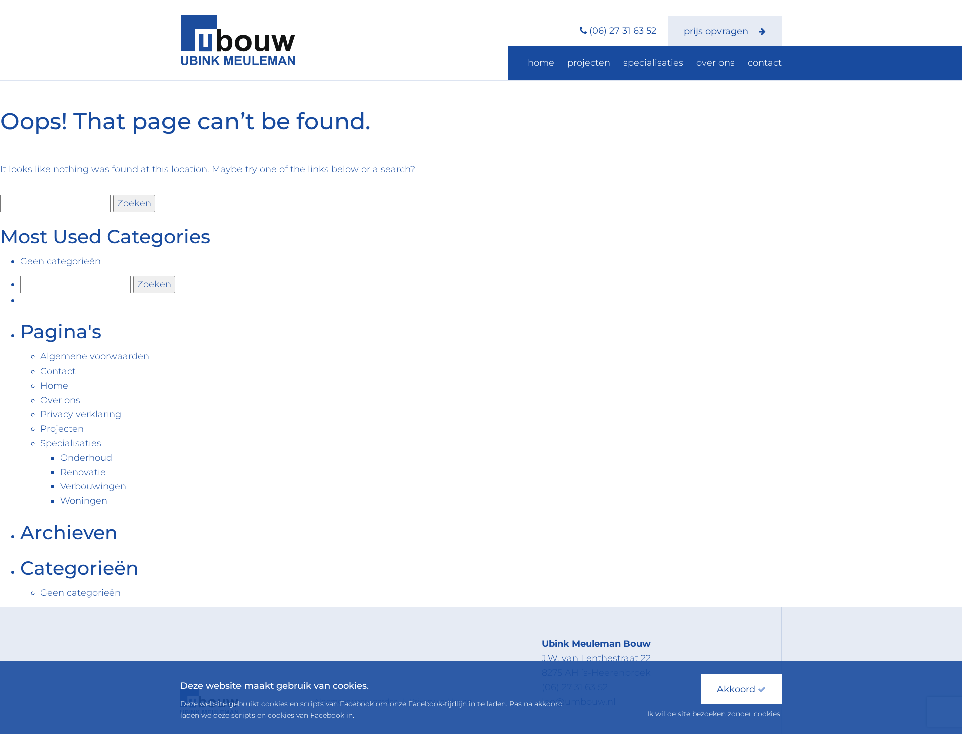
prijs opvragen (717, 31)
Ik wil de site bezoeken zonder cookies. (714, 713)
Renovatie (83, 472)
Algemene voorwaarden (94, 356)
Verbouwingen (93, 486)
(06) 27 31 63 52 (622, 30)
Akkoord (737, 689)
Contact (765, 62)
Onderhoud (86, 457)
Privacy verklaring (80, 414)
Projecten (588, 62)
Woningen (83, 500)
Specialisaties (653, 62)
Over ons (715, 62)
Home (541, 62)
